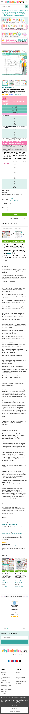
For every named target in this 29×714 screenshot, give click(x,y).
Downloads (18, 683)
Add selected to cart (18, 241)
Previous (2, 573)
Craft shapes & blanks (21, 681)
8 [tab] (21, 628)
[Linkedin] (14, 223)
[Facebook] (3, 223)
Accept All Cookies (14, 711)
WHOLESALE (4, 694)
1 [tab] (5, 628)
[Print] (8, 223)
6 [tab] (16, 628)
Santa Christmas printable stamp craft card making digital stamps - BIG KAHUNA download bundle (14, 246)
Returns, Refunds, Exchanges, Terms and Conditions (6, 679)
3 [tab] (9, 628)
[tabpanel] (14, 613)
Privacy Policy (16, 702)
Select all (6, 241)
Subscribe (3, 672)
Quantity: (5, 207)
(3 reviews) (11, 94)
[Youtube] (17, 661)
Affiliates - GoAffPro (6, 682)
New (17, 675)
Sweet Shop (18, 672)
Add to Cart (8, 571)
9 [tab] (24, 628)
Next (26, 573)
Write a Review (17, 94)
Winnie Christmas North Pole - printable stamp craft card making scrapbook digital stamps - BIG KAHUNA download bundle (15, 257)
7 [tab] (19, 628)
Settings (14, 705)
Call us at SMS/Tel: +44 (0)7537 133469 (14, 657)
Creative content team (6, 689)
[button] (14, 20)
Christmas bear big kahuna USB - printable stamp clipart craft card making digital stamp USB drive (20, 576)
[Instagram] (9, 661)
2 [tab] (7, 628)
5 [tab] (14, 628)
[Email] (6, 223)
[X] (11, 223)
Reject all (14, 708)
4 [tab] (12, 628)
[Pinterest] (16, 223)
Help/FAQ (3, 675)
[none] (14, 62)
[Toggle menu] (2, 2)
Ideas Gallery (4, 691)
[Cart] (27, 2)
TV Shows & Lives (20, 686)
